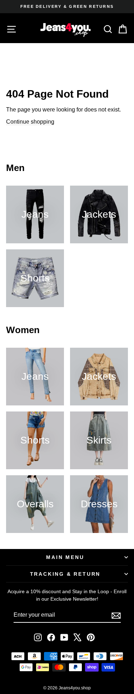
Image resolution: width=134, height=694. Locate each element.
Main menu (65, 557)
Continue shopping (30, 122)
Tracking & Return (65, 574)
